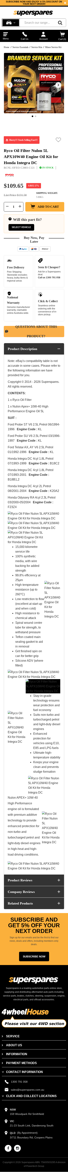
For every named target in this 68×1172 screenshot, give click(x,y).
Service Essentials (20, 47)
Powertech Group (35, 1166)
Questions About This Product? (36, 331)
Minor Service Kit (53, 47)
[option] (34, 3)
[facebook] (8, 1148)
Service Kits (36, 47)
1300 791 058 (53, 277)
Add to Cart (48, 206)
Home (6, 47)
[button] (58, 139)
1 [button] (32, 116)
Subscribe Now (34, 956)
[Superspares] (33, 12)
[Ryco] (9, 175)
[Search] (60, 22)
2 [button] (35, 116)
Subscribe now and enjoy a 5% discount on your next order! (34, 3)
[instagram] (17, 1148)
